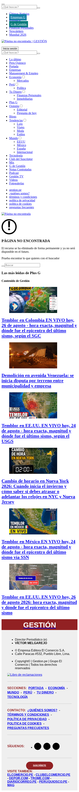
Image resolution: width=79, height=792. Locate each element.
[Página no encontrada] (16, 213)
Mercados (23, 80)
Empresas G (18, 17)
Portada (13, 66)
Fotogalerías (16, 183)
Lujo (20, 123)
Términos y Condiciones (28, 714)
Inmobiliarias (25, 98)
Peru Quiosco (17, 62)
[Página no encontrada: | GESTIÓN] (24, 41)
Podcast (14, 173)
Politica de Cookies (24, 723)
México (21, 145)
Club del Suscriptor (21, 159)
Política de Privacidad (27, 719)
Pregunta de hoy (27, 113)
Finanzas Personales (21, 27)
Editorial (22, 109)
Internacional (25, 152)
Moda (20, 130)
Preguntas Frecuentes (28, 728)
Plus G (13, 102)
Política (21, 88)
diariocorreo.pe (22, 781)
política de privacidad (22, 200)
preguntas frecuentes (21, 207)
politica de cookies (20, 203)
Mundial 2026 (17, 34)
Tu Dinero (15, 91)
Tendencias (16, 120)
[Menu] (3, 4)
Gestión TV (16, 176)
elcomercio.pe (20, 774)
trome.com (39, 778)
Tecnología (16, 155)
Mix (11, 162)
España (21, 148)
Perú (12, 84)
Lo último (15, 59)
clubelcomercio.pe (53, 774)
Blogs (12, 116)
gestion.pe (15, 190)
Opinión (14, 106)
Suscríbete (39, 765)
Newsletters (16, 31)
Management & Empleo (23, 73)
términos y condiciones (23, 196)
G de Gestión (19, 24)
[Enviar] (38, 7)
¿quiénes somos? (19, 193)
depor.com (18, 778)
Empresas (15, 20)
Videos (13, 179)
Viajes (20, 127)
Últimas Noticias (19, 13)
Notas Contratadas (20, 169)
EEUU (21, 141)
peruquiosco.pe (53, 781)
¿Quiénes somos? (42, 710)
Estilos (21, 134)
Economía (15, 77)
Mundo (13, 138)
